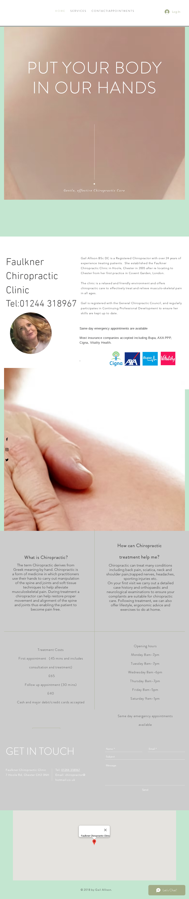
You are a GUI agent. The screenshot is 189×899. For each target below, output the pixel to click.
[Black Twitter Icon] (7, 460)
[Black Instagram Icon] (7, 449)
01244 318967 (70, 770)
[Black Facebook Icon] (7, 439)
